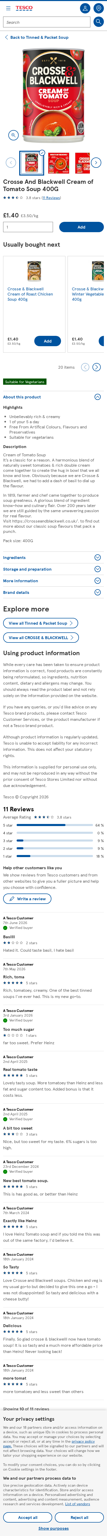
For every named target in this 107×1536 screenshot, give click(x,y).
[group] (34, 305)
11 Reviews (51, 197)
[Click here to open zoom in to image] (13, 135)
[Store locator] (98, 8)
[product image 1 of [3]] (53, 95)
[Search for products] (98, 22)
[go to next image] (96, 162)
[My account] (85, 8)
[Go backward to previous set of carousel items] (85, 367)
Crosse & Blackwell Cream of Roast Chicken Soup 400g (30, 294)
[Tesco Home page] (24, 8)
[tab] (31, 163)
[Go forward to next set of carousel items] (96, 367)
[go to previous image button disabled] (11, 162)
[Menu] (8, 8)
